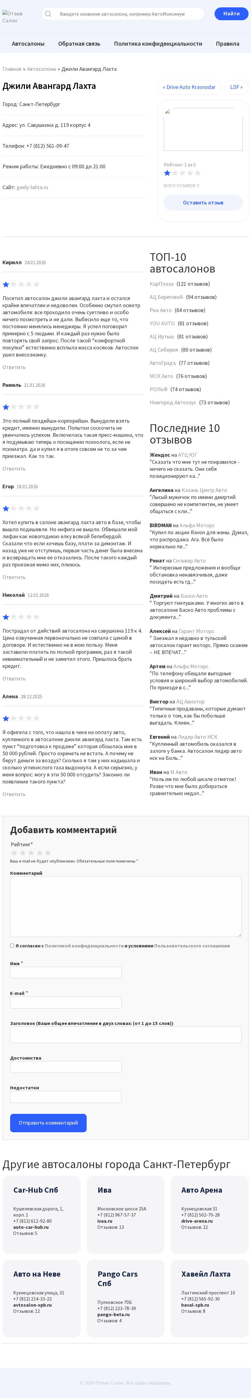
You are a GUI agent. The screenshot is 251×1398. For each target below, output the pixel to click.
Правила (227, 43)
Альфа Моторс (197, 525)
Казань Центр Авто (204, 489)
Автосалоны (28, 43)
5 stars (48, 853)
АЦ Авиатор (190, 701)
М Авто (178, 771)
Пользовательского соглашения (192, 946)
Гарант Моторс (196, 630)
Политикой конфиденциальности (84, 946)
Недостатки (24, 1087)
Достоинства (25, 1058)
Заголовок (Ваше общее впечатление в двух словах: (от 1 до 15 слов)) (92, 1023)
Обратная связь (79, 43)
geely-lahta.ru (32, 187)
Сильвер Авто (189, 560)
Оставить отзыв (203, 202)
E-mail (17, 993)
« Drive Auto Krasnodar (189, 86)
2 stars (22, 853)
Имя (15, 963)
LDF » (236, 86)
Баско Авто (194, 595)
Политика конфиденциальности (158, 43)
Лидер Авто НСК (197, 736)
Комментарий (26, 873)
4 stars (39, 853)
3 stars (31, 853)
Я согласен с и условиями (123, 946)
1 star (14, 853)
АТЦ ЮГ (187, 454)
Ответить (13, 367)
